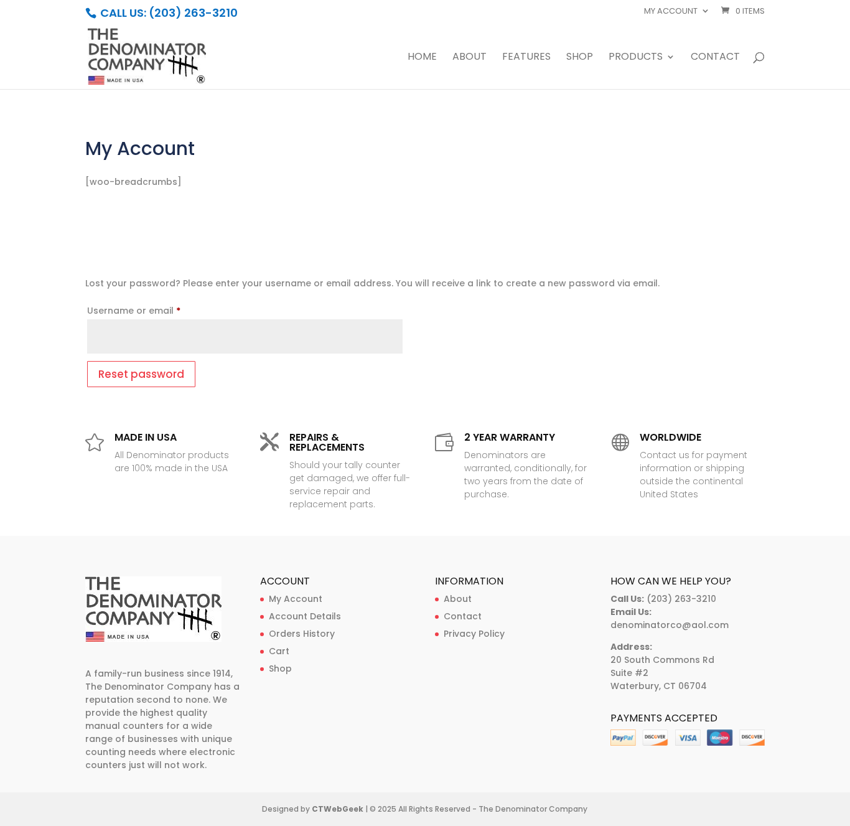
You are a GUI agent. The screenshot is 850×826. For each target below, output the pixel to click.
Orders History (302, 633)
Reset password (141, 374)
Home (422, 57)
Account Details (305, 616)
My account (671, 12)
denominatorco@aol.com (669, 625)
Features (526, 57)
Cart (279, 651)
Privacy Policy (474, 633)
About (469, 57)
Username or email (153, 310)
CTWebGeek (337, 809)
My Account (295, 599)
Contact (715, 57)
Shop (579, 57)
